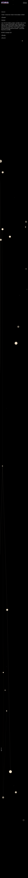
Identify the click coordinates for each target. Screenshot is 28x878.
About (25, 2)
